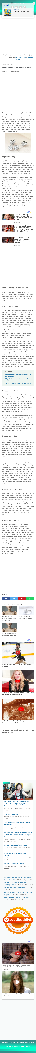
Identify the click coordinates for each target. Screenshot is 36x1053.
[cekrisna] (18, 3)
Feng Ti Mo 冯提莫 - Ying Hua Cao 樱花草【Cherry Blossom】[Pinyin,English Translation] (16, 804)
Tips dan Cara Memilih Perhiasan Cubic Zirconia (18, 383)
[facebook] (6, 598)
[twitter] (14, 598)
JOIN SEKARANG (20, 57)
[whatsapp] (30, 598)
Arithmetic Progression (11, 814)
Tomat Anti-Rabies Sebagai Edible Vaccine (16, 897)
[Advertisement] (18, 35)
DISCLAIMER (20, 1042)
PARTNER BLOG (29, 1042)
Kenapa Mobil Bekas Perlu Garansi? (14, 887)
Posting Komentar (14, 71)
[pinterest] (22, 598)
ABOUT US (12, 1042)
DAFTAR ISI (5, 1042)
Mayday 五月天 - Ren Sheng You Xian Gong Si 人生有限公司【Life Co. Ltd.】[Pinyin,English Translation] (18, 835)
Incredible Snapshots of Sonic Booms (15, 845)
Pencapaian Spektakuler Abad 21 (14, 863)
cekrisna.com (26, 1046)
